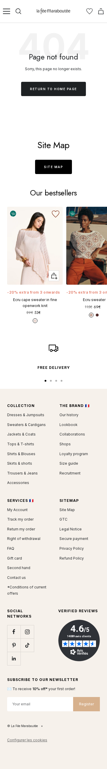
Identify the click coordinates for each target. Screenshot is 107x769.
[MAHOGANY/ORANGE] (97, 315)
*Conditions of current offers (26, 590)
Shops (65, 444)
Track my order (20, 519)
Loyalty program (73, 454)
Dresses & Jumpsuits (25, 415)
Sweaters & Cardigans (26, 424)
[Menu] (6, 11)
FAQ (10, 548)
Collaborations (72, 434)
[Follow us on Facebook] (14, 631)
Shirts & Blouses (21, 454)
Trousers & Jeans (22, 473)
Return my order (21, 529)
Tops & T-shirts (20, 444)
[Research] (18, 11)
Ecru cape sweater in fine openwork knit (35, 302)
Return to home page (53, 89)
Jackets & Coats (21, 434)
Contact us (16, 577)
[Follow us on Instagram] (27, 631)
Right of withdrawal (23, 538)
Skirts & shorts (19, 463)
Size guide (68, 463)
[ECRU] (35, 321)
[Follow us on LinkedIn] (14, 658)
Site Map (53, 167)
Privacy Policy (71, 548)
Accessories (18, 482)
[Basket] (101, 11)
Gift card (14, 558)
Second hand (18, 568)
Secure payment (73, 538)
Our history (68, 415)
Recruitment (70, 473)
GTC (63, 519)
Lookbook (68, 424)
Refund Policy (71, 558)
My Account (17, 510)
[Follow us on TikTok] (27, 645)
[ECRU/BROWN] (91, 315)
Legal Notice (70, 529)
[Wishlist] (89, 11)
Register (86, 704)
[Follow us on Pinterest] (14, 645)
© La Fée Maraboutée (22, 726)
